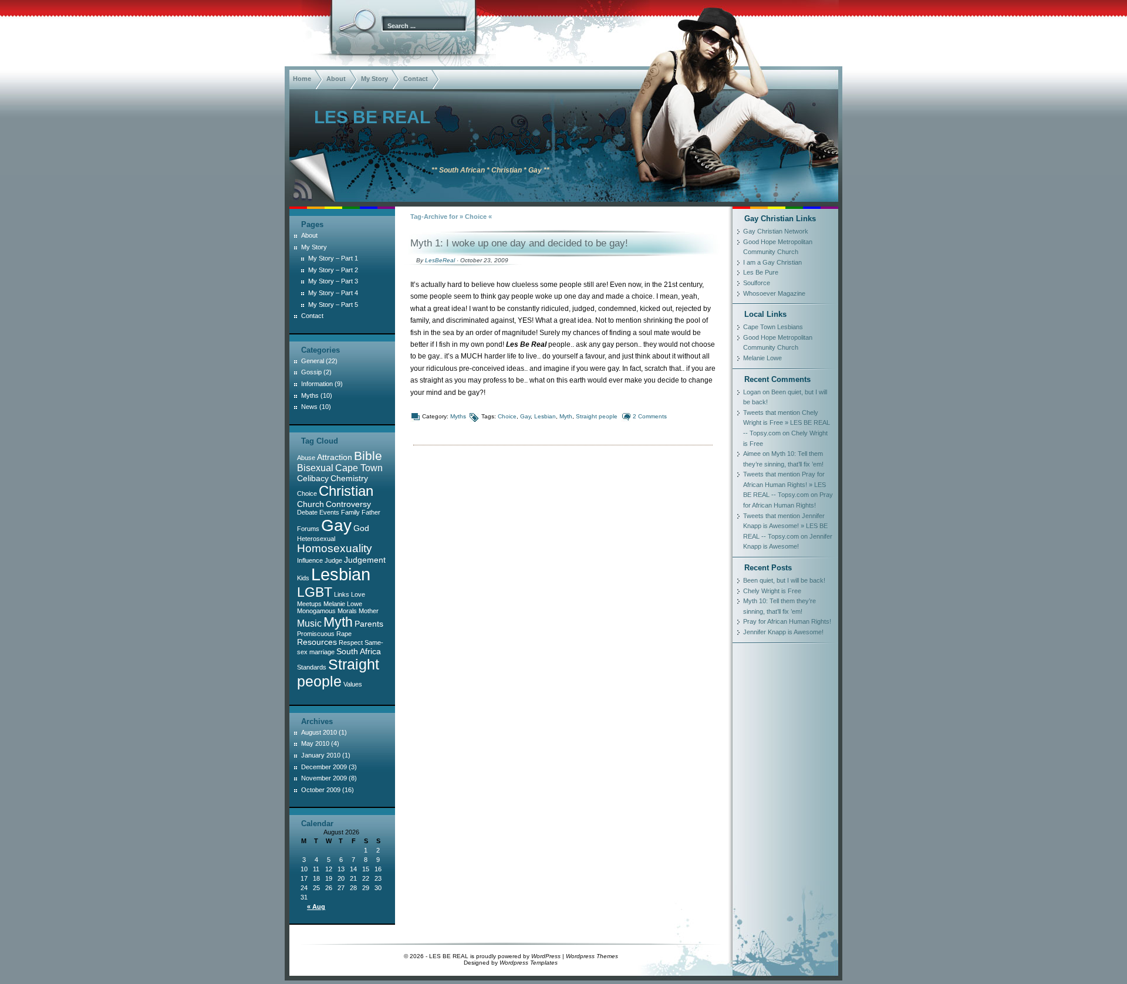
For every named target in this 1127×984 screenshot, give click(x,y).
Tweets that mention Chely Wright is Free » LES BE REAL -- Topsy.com (786, 423)
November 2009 (324, 778)
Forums (308, 528)
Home (302, 78)
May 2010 (315, 743)
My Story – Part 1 (333, 258)
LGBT (314, 592)
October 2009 (320, 789)
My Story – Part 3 (333, 281)
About (336, 78)
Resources (317, 642)
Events (329, 512)
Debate (307, 512)
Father (371, 512)
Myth (565, 416)
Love (358, 594)
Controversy (348, 504)
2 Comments (650, 416)
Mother (369, 610)
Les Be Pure (760, 272)
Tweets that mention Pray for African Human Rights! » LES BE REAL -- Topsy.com (784, 484)
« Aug (316, 906)
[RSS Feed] (301, 190)
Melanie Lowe (342, 603)
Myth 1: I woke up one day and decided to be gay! (519, 243)
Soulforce (756, 282)
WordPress (546, 956)
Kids (303, 577)
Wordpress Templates (529, 962)
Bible (368, 455)
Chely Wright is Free (772, 590)
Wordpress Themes (592, 956)
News (309, 406)
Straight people (597, 416)
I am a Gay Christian (772, 262)
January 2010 (320, 755)
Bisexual (315, 468)
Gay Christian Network (775, 231)
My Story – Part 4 (333, 292)
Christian (346, 491)
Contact (415, 78)
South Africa (358, 651)
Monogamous (316, 610)
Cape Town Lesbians (773, 326)
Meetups (309, 603)
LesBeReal (440, 260)
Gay (525, 416)
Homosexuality (334, 548)
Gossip (311, 372)
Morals (347, 610)
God (361, 528)
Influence (310, 560)
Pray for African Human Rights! (787, 621)
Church (310, 504)
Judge (333, 560)
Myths (458, 416)
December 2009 (324, 766)
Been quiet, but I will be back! (784, 580)
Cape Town (359, 468)
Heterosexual (316, 538)
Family (350, 512)
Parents (369, 623)
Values (352, 684)
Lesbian (545, 416)
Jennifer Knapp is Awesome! (783, 631)
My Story (374, 78)
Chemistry (349, 478)
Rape (344, 633)
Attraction (334, 457)
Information (317, 383)
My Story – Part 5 (333, 304)
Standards (311, 667)
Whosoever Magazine (774, 293)
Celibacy (313, 478)
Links (341, 594)
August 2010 (319, 732)
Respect (351, 642)
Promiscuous (316, 633)
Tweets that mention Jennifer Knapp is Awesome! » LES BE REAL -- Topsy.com (785, 526)
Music (309, 623)
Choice (507, 416)
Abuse (306, 457)
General (312, 360)
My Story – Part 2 (333, 269)
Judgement (365, 559)
